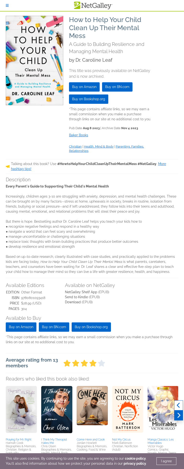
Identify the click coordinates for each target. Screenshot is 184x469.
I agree (166, 461)
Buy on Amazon (84, 87)
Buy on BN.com (117, 87)
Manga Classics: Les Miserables (161, 441)
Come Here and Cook (91, 439)
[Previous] (178, 405)
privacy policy (135, 463)
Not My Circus (121, 439)
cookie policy (135, 458)
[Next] (178, 415)
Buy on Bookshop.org (88, 99)
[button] (21, 411)
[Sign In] (7, 5)
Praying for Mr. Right (18, 439)
